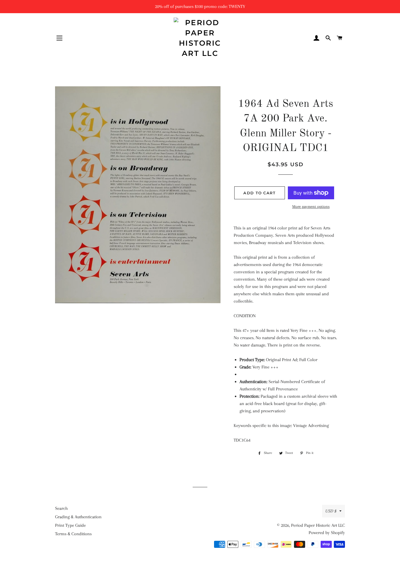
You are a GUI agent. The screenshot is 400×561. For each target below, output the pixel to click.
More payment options (311, 206)
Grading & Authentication (78, 516)
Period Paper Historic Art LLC (318, 525)
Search (61, 508)
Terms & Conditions (73, 533)
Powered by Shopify (327, 532)
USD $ (330, 511)
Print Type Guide (70, 525)
